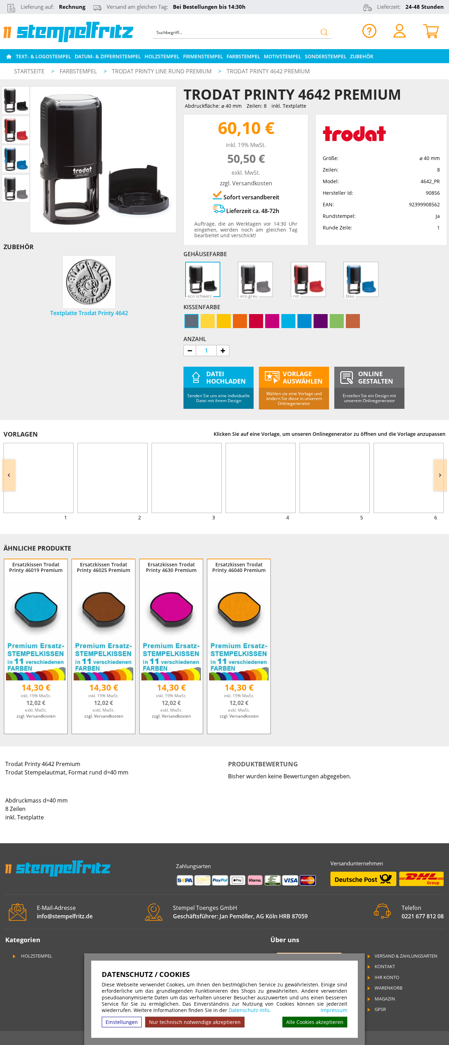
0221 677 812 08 (423, 916)
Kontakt (385, 966)
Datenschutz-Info (249, 1010)
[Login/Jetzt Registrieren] (399, 30)
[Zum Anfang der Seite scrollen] (399, 1030)
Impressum (334, 1010)
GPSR (380, 1009)
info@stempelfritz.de (65, 916)
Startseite (29, 71)
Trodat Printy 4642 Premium (268, 71)
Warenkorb (388, 988)
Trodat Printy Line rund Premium (162, 71)
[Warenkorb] (430, 30)
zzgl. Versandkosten (246, 183)
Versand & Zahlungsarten (406, 956)
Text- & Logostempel (43, 56)
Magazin (385, 999)
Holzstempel (162, 56)
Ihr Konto (387, 977)
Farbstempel (243, 56)
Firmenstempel (203, 56)
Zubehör (361, 56)
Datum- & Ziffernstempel (108, 56)
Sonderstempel (326, 56)
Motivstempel (282, 56)
